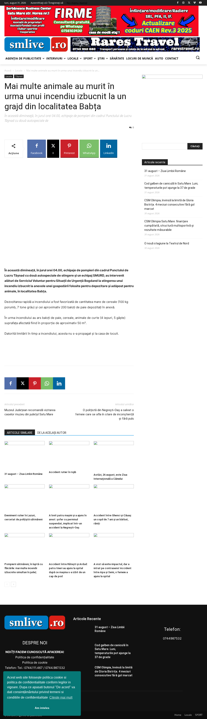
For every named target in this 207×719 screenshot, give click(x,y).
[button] (198, 57)
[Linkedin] (59, 383)
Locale (18, 70)
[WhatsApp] (47, 383)
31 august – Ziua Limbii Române (23, 473)
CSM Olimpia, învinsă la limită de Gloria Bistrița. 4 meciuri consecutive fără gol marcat (169, 204)
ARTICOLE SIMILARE (20, 432)
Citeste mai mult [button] (60, 697)
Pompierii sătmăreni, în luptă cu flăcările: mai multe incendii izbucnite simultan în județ (23, 568)
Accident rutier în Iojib (62, 472)
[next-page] (13, 584)
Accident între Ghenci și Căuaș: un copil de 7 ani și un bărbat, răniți (113, 519)
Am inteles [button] (42, 707)
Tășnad (18, 76)
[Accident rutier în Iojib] (69, 455)
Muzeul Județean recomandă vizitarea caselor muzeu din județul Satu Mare (29, 412)
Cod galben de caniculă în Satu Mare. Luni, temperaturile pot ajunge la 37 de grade (171, 185)
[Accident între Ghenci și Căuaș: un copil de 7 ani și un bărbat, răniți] (114, 498)
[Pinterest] (35, 383)
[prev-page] (7, 584)
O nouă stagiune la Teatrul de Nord (166, 243)
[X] (189, 3)
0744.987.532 (55, 668)
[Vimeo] (194, 3)
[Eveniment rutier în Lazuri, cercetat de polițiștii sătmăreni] (24, 498)
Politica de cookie (35, 662)
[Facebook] (177, 3)
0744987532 (172, 638)
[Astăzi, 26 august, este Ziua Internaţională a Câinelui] (114, 456)
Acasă (7, 70)
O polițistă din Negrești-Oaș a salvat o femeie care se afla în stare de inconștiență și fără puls (104, 414)
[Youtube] (200, 3)
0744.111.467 (33, 668)
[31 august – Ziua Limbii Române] (24, 456)
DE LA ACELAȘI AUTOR (51, 432)
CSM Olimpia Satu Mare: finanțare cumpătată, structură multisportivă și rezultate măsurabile (169, 225)
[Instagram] (183, 3)
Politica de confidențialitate (34, 657)
